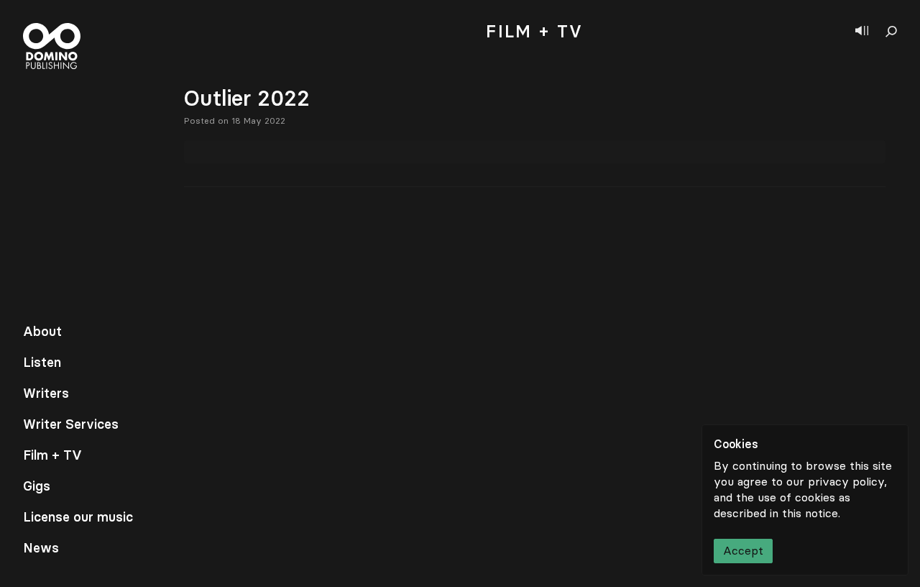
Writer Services (71, 424)
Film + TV (52, 455)
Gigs (36, 486)
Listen (42, 362)
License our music (78, 517)
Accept (743, 551)
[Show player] (861, 31)
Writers (46, 393)
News (41, 548)
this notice (810, 513)
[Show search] (891, 31)
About (42, 332)
